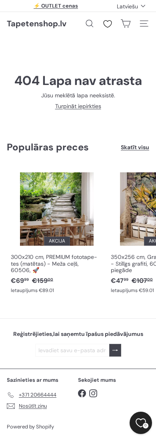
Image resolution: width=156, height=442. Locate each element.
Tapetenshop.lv (36, 23)
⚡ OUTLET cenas (56, 5)
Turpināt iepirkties (78, 106)
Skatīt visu (135, 147)
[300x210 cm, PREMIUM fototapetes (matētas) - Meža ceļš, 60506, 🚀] (57, 230)
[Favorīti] (107, 24)
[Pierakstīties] (115, 350)
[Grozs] (125, 23)
